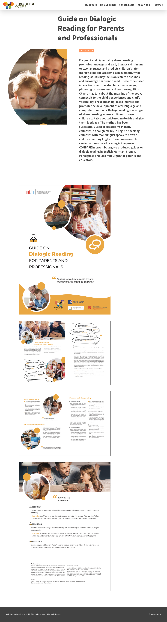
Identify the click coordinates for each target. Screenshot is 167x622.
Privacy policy (155, 614)
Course (158, 5)
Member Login (127, 5)
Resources (91, 5)
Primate (57, 614)
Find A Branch (108, 5)
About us (143, 5)
